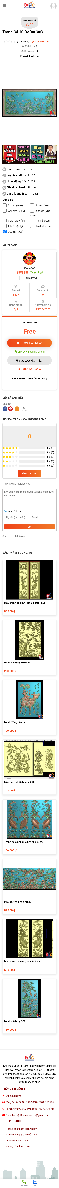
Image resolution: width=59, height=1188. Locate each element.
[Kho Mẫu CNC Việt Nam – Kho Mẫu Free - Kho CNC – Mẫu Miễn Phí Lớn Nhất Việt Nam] (29, 5)
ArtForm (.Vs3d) (16, 211)
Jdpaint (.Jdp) (15, 231)
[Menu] (4, 5)
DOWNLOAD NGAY (30, 343)
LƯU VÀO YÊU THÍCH (30, 360)
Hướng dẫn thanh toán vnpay (21, 1128)
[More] (17, 408)
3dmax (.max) (15, 205)
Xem (31, 278)
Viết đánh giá (41, 41)
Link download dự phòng (31, 351)
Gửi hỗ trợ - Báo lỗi (30, 369)
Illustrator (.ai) (43, 226)
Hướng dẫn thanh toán (18, 1146)
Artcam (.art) (42, 205)
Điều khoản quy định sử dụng (21, 1134)
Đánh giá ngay (29, 473)
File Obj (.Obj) (15, 226)
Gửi (29, 526)
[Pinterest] (10, 408)
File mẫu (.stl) (42, 220)
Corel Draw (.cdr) (17, 220)
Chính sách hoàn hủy (17, 1140)
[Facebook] (5, 408)
